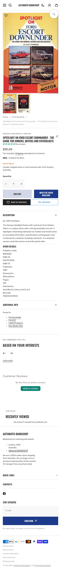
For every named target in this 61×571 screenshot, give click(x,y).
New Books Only (16, 326)
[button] (42, 5)
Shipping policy (9, 568)
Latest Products (16, 323)
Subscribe (27, 527)
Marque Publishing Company (17, 133)
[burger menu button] (4, 5)
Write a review (30, 388)
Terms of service (9, 564)
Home (5, 117)
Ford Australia (15, 317)
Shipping (19, 153)
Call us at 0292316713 (18, 450)
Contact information (10, 560)
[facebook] (4, 500)
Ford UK (12, 320)
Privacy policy (8, 553)
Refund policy (8, 556)
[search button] (10, 5)
